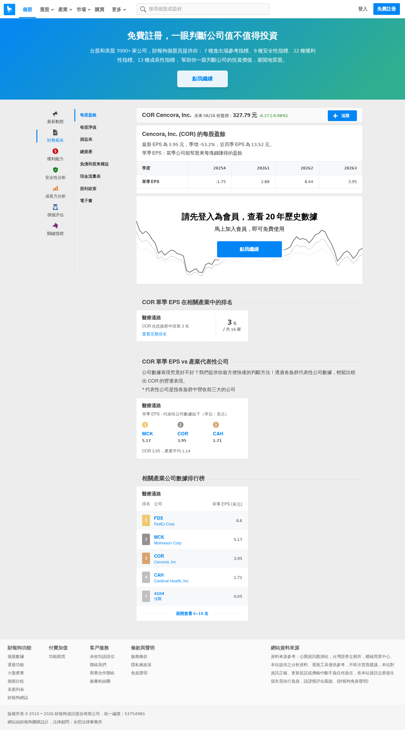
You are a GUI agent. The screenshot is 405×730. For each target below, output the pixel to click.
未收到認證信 (102, 656)
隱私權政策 (141, 664)
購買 (99, 9)
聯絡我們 (98, 664)
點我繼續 (202, 79)
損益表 (86, 139)
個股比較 (16, 681)
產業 (63, 9)
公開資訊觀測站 (314, 656)
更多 (117, 9)
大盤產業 (16, 673)
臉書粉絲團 (100, 681)
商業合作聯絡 (102, 673)
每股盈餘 (88, 115)
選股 (44, 9)
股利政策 (88, 188)
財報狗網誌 (18, 697)
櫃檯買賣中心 (377, 656)
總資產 (86, 151)
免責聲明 (139, 673)
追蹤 (345, 115)
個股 (27, 9)
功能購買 (57, 656)
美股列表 (16, 689)
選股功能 (16, 664)
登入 (363, 9)
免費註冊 (386, 9)
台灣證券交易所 (347, 656)
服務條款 (139, 656)
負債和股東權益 (94, 164)
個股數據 (16, 656)
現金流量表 (90, 176)
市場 (81, 9)
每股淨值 (88, 127)
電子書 (86, 200)
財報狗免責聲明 (352, 681)
